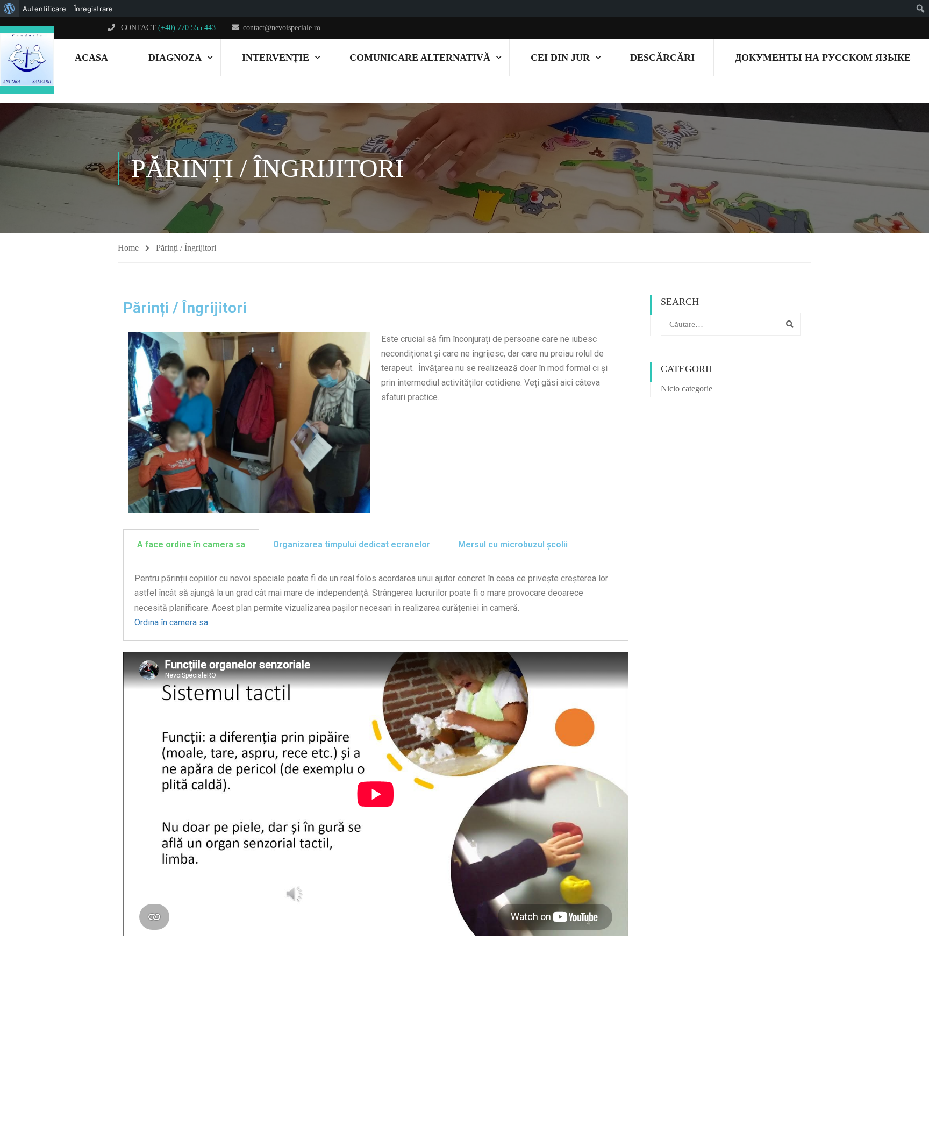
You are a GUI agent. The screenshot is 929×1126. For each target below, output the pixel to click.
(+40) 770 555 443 (187, 28)
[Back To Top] (883, 1075)
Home (128, 247)
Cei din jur (560, 57)
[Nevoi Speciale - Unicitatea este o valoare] (27, 60)
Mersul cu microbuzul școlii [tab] (513, 544)
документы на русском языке (823, 57)
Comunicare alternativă (419, 57)
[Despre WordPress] (9, 8)
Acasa (91, 57)
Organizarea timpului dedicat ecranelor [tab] (351, 544)
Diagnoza (175, 57)
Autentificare (44, 8)
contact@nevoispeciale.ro (281, 28)
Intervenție (275, 57)
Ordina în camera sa (171, 622)
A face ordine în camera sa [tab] (191, 544)
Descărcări (662, 57)
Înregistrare (93, 8)
